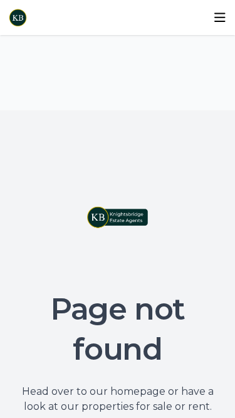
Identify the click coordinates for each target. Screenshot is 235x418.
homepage (137, 391)
